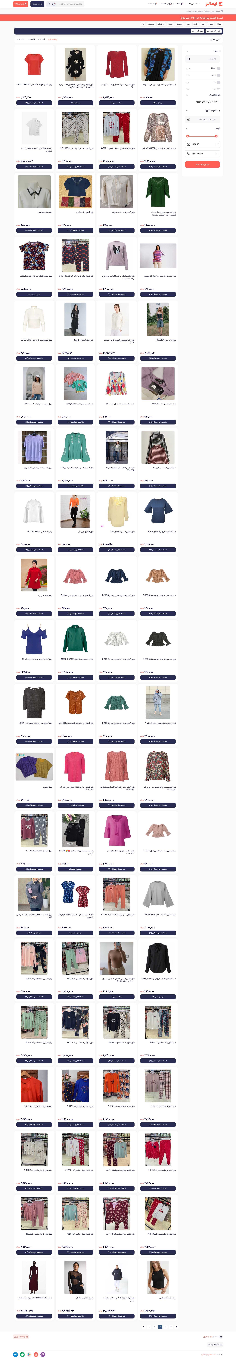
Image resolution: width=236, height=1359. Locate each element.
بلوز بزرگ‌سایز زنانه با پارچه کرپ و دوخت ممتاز (119, 1299)
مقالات (177, 4)
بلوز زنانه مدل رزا (45, 595)
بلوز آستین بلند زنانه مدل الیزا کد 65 (120, 404)
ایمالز (218, 11)
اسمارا (219, 24)
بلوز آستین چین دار (85, 531)
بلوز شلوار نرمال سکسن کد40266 (39, 1234)
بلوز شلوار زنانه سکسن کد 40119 (39, 1042)
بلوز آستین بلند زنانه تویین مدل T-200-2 (159, 851)
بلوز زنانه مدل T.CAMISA (166, 340)
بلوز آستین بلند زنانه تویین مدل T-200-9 (118, 659)
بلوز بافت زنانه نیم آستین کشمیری (38, 468)
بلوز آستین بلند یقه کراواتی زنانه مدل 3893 (158, 978)
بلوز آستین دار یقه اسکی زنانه (164, 468)
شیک (170, 24)
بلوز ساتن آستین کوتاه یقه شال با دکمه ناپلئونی (36, 150)
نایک (195, 24)
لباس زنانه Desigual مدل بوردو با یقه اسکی (35, 1298)
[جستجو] (49, 4)
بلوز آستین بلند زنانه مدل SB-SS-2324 (160, 915)
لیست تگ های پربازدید (215, 1344)
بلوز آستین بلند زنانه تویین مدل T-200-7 (159, 659)
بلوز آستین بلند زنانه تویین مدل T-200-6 (77, 595)
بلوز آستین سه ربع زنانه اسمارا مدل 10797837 (121, 852)
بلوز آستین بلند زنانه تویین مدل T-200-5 (118, 723)
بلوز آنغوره (47, 787)
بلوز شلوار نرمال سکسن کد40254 (80, 1234)
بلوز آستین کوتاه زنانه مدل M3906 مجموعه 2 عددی (76, 916)
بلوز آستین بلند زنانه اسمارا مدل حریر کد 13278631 (160, 788)
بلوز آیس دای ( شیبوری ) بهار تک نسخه (160, 276)
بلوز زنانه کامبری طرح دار (83, 340)
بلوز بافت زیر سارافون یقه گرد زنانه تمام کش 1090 (34, 916)
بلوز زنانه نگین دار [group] (213, 31)
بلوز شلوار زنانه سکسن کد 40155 (80, 978)
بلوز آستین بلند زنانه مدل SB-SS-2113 (36, 340)
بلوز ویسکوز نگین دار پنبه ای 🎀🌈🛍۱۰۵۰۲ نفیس (76, 852)
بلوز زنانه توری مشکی (84, 1298)
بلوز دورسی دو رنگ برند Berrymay (80, 404)
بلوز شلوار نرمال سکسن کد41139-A (79, 1170)
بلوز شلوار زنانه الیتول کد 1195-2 (39, 851)
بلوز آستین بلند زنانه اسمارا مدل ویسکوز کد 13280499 (117, 788)
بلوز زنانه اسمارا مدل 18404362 (163, 404)
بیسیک (151, 24)
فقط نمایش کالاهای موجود (206, 101)
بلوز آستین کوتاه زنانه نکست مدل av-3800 (76, 723)
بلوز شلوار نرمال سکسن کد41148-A (162, 1234)
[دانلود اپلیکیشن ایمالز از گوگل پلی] (29, 1354)
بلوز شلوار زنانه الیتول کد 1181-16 (38, 1106)
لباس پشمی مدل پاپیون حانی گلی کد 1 (160, 723)
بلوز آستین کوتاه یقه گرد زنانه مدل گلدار (36, 276)
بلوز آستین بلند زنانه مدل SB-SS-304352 (159, 148)
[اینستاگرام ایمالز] (42, 1354)
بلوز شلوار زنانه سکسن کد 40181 (163, 1042)
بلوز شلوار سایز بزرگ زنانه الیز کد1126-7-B (118, 915)
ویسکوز (179, 24)
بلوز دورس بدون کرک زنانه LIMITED (38, 404)
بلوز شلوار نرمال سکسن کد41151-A (38, 1170)
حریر (188, 24)
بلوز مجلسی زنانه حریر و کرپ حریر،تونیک (159, 84)
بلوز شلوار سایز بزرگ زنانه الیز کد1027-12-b (76, 276)
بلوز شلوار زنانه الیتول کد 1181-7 (121, 1106)
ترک (203, 24)
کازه (142, 24)
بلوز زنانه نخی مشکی (167, 1298)
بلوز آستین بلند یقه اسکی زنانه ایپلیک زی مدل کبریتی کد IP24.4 (118, 980)
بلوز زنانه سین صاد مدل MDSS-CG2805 (77, 659)
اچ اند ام (161, 24)
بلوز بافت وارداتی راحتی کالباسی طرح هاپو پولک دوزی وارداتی (118, 277)
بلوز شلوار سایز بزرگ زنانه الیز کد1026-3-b (76, 148)
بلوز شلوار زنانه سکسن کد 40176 (80, 1042)
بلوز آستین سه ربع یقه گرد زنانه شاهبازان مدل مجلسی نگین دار (163, 213)
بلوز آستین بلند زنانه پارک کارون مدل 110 (77, 468)
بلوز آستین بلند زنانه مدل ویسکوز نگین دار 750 (118, 86)
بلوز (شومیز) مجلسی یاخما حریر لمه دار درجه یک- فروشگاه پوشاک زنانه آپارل (75, 86)
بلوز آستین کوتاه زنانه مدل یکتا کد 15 (37, 659)
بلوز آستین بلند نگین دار (83, 212)
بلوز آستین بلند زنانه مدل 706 (123, 531)
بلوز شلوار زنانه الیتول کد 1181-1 (163, 1106)
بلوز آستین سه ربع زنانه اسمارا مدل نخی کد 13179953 (76, 788)
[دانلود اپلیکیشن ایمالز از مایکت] (15, 1354)
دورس (211, 24)
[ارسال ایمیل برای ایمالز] (36, 1354)
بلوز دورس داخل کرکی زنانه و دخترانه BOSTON (120, 469)
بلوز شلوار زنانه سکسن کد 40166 (39, 978)
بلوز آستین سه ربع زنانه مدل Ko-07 (162, 531)
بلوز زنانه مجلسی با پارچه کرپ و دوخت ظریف (119, 341)
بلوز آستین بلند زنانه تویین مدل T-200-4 (159, 595)
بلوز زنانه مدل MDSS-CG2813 (39, 531)
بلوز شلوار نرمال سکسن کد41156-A (120, 1170)
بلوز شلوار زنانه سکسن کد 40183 (121, 1042)
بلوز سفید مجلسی (45, 212)
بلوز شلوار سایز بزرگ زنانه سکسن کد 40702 (118, 148)
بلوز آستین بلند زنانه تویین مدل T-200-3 (118, 595)
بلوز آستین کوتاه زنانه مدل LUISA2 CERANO (34, 84)
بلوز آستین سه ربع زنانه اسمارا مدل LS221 (35, 723)
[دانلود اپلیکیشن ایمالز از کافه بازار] (22, 1354)
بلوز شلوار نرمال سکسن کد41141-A (120, 1234)
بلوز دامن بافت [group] (197, 31)
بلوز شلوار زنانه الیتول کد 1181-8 (80, 1106)
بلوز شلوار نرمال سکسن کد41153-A (162, 1170)
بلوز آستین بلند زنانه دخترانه (123, 212)
